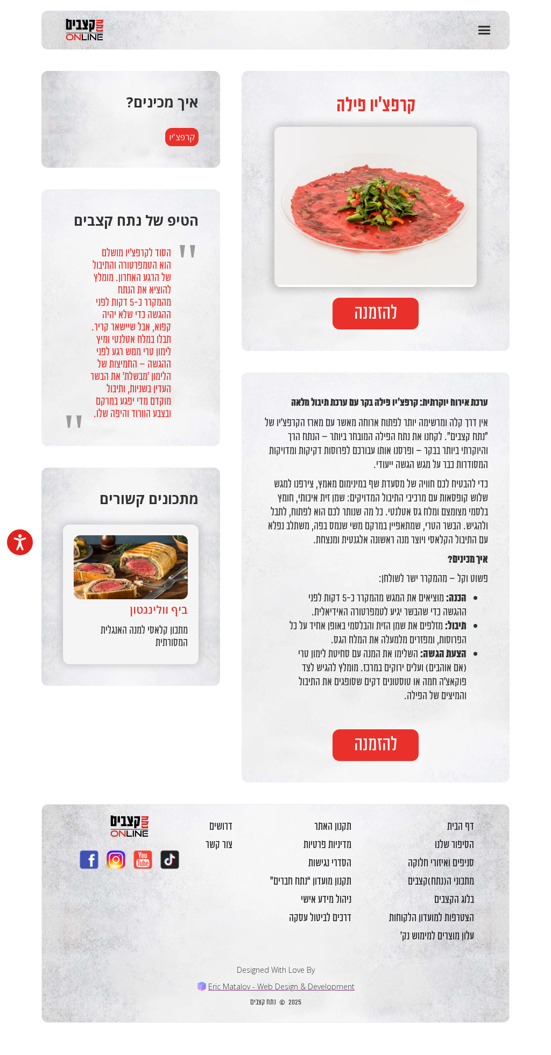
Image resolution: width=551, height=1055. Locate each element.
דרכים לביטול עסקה (320, 917)
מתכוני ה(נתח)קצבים (441, 881)
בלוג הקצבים (454, 899)
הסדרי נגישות (329, 862)
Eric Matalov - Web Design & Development (281, 986)
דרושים (220, 826)
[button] (484, 30)
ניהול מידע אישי (326, 899)
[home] (80, 29)
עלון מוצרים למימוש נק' (437, 935)
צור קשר (219, 844)
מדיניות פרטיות (327, 844)
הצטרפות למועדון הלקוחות (431, 917)
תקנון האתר (332, 826)
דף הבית (460, 826)
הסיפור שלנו (454, 844)
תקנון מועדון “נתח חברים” (310, 881)
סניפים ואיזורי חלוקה (441, 862)
